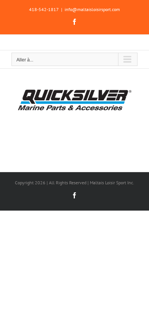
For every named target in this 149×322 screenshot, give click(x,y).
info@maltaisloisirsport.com (92, 9)
